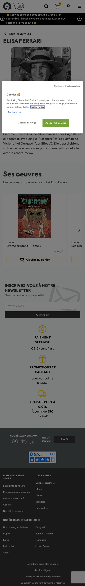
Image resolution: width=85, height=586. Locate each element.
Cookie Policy (37, 107)
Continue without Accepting (67, 86)
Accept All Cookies (55, 123)
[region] (42, 107)
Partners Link (15, 112)
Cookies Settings (27, 122)
